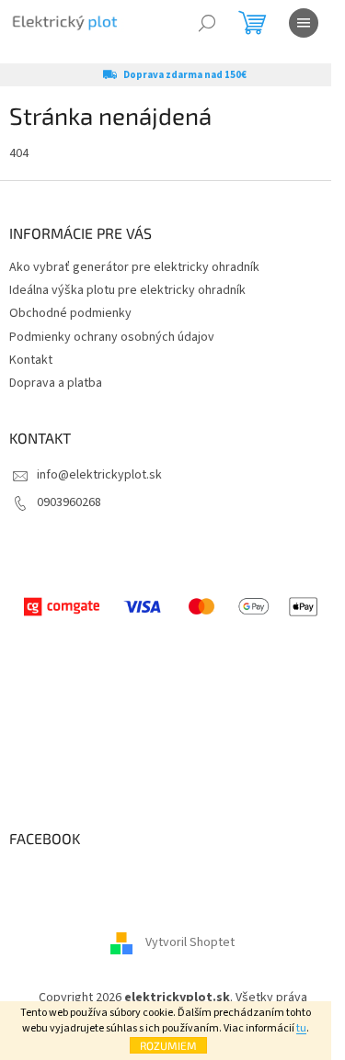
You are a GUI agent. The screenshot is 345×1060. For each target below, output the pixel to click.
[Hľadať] (207, 23)
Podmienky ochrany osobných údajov (111, 337)
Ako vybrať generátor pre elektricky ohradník (134, 267)
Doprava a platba (55, 383)
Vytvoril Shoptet (190, 942)
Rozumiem (168, 1045)
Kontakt (30, 360)
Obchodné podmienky (70, 313)
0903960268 (69, 502)
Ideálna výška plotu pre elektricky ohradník (127, 290)
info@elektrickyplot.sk (99, 475)
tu (301, 1028)
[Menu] (303, 23)
